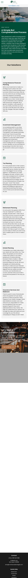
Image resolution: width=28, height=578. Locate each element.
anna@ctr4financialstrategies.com (14, 564)
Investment (14, 573)
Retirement (14, 571)
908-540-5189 (15, 558)
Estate (14, 575)
